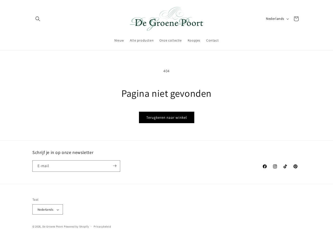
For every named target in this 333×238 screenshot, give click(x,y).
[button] (37, 18)
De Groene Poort (52, 226)
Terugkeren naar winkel (166, 117)
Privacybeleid (102, 226)
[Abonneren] (114, 166)
